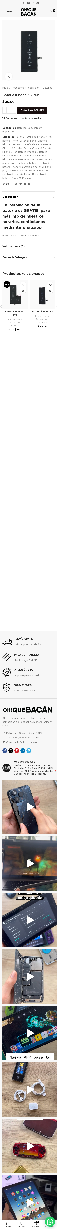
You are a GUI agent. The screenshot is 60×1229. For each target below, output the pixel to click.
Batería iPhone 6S (28, 149)
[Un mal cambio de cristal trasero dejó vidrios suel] (30, 976)
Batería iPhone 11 (29, 138)
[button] (23, 287)
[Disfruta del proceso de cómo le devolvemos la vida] (30, 807)
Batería (20, 134)
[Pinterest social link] (28, 3)
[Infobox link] (22, 642)
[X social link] (23, 3)
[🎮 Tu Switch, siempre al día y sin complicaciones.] (30, 1033)
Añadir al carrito (32, 107)
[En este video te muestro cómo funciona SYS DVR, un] (30, 863)
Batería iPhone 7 (29, 153)
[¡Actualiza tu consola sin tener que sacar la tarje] (30, 920)
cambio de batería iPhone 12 (18, 171)
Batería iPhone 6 (33, 145)
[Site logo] (29, 12)
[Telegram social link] (38, 3)
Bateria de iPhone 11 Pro (38, 134)
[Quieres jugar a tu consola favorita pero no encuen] (30, 1146)
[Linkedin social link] (33, 3)
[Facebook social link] (19, 3)
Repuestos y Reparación (25, 85)
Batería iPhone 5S (42, 309)
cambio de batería (27, 160)
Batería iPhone (10, 138)
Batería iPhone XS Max (31, 157)
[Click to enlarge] (8, 73)
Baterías (47, 85)
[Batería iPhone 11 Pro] (15, 291)
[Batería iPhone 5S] (42, 291)
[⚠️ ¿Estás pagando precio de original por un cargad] (30, 1089)
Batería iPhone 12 (32, 142)
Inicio (5, 85)
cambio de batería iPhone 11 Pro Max (28, 168)
